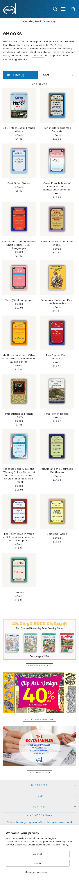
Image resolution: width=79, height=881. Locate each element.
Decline (37, 863)
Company (39, 807)
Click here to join (39, 772)
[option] (39, 21)
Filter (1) (18, 75)
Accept (37, 854)
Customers (39, 785)
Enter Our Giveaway (39, 666)
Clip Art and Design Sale (39, 719)
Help (39, 796)
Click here (38, 55)
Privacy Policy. (60, 844)
